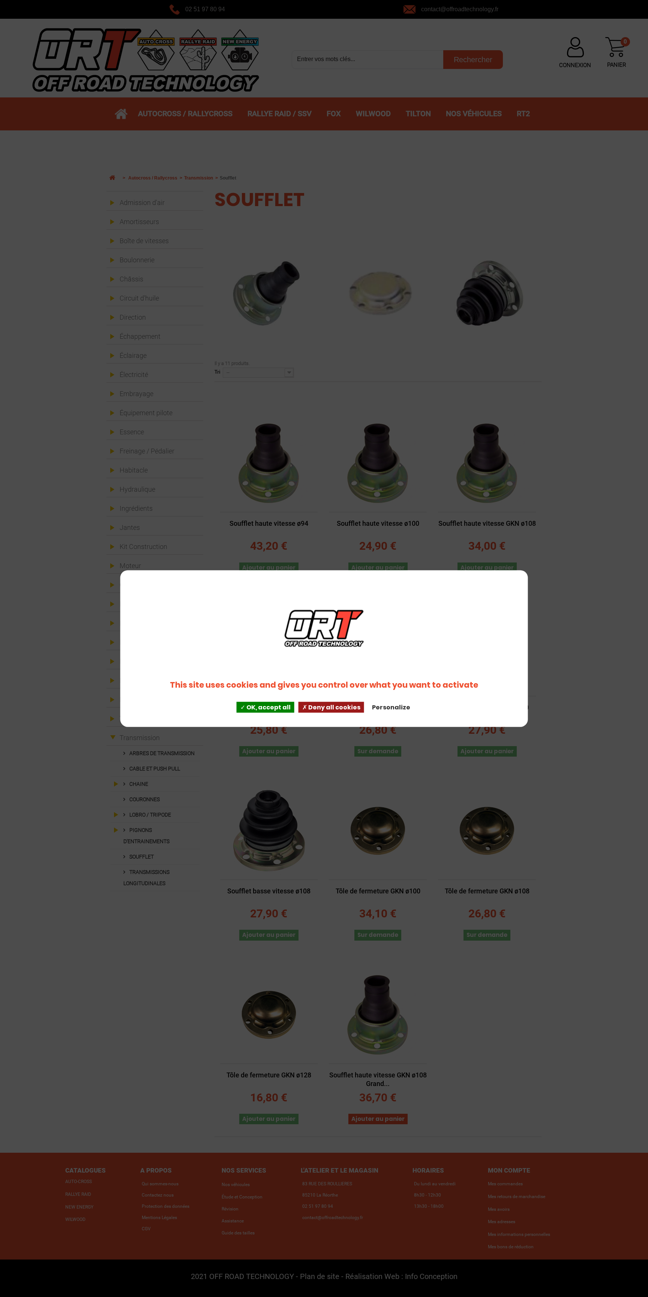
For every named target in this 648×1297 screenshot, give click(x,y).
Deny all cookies (333, 707)
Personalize (391, 707)
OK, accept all (268, 707)
